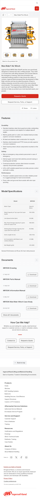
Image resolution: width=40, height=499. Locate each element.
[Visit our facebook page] (21, 457)
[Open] (37, 8)
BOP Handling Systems (12, 391)
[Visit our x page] (16, 457)
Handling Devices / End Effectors (15, 396)
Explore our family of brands (12, 467)
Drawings (7, 434)
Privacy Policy (8, 478)
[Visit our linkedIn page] (26, 457)
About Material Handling (12, 451)
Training (7, 424)
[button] (20, 118)
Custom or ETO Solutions (12, 402)
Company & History (10, 449)
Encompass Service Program (13, 411)
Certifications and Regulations (14, 431)
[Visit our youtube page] (11, 457)
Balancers (8, 394)
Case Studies (9, 442)
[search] (37, 3)
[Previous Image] (5, 34)
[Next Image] (35, 34)
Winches (7, 388)
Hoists (6, 386)
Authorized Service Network (13, 409)
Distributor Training (10, 439)
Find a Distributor (10, 421)
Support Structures (10, 399)
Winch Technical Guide (12, 436)
